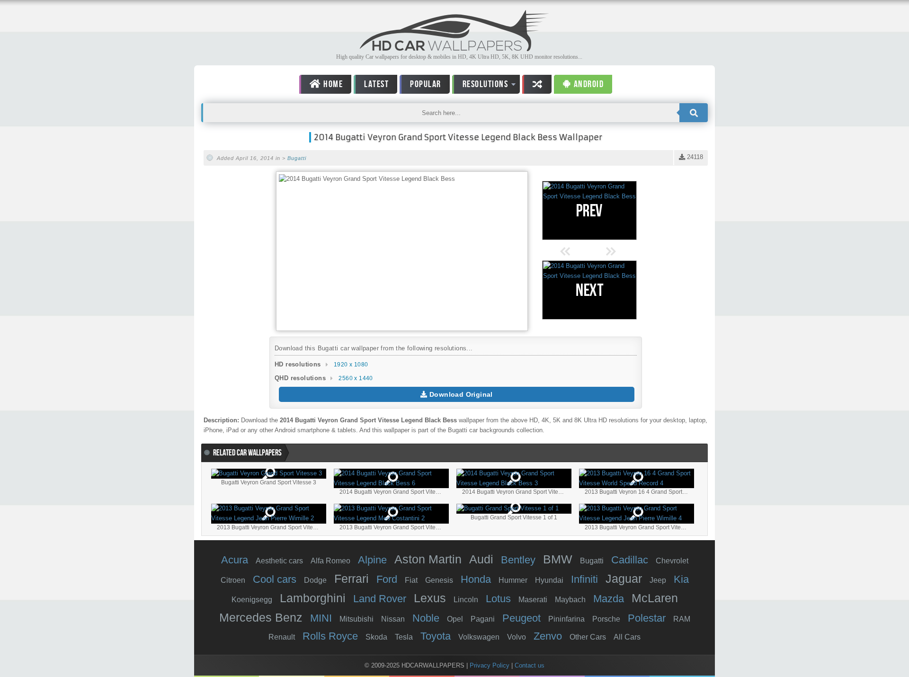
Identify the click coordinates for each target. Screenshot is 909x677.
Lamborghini (313, 598)
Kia (681, 579)
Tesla (404, 637)
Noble (425, 618)
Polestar (647, 618)
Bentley (518, 560)
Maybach (570, 600)
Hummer (513, 580)
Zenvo (548, 636)
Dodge (315, 580)
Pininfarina (566, 619)
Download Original (460, 394)
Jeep (658, 580)
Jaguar (624, 578)
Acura (234, 560)
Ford (386, 579)
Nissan (393, 619)
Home (332, 84)
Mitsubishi (356, 619)
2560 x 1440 (356, 378)
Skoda (376, 637)
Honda (476, 579)
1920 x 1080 (351, 364)
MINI (321, 618)
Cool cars (274, 579)
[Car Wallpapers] (454, 49)
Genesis (439, 580)
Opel (455, 619)
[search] (693, 112)
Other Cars (588, 637)
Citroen (233, 580)
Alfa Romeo (330, 561)
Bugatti (296, 158)
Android (587, 84)
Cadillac (629, 560)
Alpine (372, 560)
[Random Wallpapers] (537, 84)
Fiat (411, 580)
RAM (681, 619)
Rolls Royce (330, 636)
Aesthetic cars (279, 561)
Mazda (608, 599)
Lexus (430, 598)
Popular (425, 84)
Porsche (606, 619)
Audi (481, 559)
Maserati (532, 600)
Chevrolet (672, 561)
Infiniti (584, 579)
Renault (281, 637)
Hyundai (549, 580)
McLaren (655, 598)
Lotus (498, 599)
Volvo (516, 637)
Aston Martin (428, 559)
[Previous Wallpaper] (589, 210)
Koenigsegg (252, 600)
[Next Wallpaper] (589, 290)
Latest (376, 84)
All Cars (627, 637)
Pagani (483, 619)
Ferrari (351, 578)
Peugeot (521, 618)
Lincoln (466, 600)
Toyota (435, 636)
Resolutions (480, 86)
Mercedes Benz (261, 617)
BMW (557, 559)
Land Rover (379, 599)
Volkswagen (478, 637)
